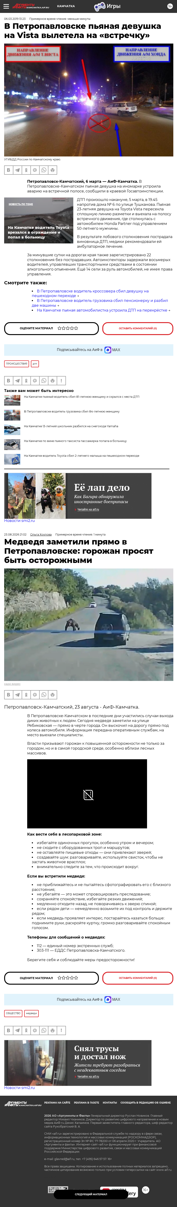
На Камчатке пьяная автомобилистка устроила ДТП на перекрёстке (102, 310)
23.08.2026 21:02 (15, 534)
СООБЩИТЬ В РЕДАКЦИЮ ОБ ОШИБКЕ (146, 1102)
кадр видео (12, 684)
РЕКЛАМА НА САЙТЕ (57, 1102)
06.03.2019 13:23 (15, 19)
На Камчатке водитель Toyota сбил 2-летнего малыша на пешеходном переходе (81, 455)
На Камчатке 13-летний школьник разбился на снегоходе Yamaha (71, 426)
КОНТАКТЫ (110, 1102)
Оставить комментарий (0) (138, 328)
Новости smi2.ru (19, 520)
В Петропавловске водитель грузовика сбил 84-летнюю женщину (72, 411)
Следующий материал (91, 1194)
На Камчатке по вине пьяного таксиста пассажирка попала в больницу (75, 441)
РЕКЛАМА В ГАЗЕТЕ (86, 1102)
